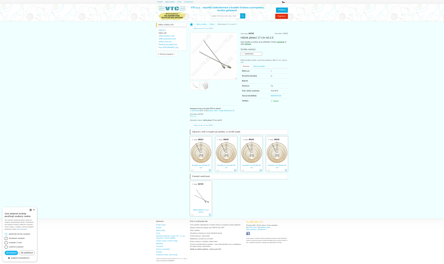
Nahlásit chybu (265, 227)
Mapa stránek (170, 2)
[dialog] (19, 234)
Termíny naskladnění (163, 249)
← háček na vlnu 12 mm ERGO (202, 28)
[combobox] (225, 16)
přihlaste (248, 44)
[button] (20, 258)
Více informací (22, 229)
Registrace (282, 16)
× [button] (34, 210)
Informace (189, 2)
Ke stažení (159, 246)
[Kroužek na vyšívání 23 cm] (201, 152)
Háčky (162, 33)
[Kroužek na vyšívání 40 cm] (277, 152)
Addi (162, 30)
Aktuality (159, 252)
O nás (179, 2)
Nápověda (159, 243)
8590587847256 (276, 96)
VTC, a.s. (193, 116)
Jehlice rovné (165, 42)
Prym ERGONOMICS (168, 47)
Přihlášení (282, 10)
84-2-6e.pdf (195, 110)
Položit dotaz (252, 227)
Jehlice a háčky (166, 25)
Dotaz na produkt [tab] (259, 66)
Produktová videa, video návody (167, 255)
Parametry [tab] (246, 66)
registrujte (280, 42)
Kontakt (160, 2)
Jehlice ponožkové (167, 39)
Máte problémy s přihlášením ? (256, 229)
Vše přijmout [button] (11, 253)
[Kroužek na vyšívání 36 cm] (251, 152)
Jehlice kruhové (166, 36)
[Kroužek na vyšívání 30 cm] (226, 152)
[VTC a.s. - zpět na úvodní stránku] (172, 13)
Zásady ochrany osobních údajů (166, 241)
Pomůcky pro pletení (168, 44)
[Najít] (242, 16)
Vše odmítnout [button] (27, 253)
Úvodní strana (160, 225)
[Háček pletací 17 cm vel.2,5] (201, 197)
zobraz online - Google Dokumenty (220, 110)
